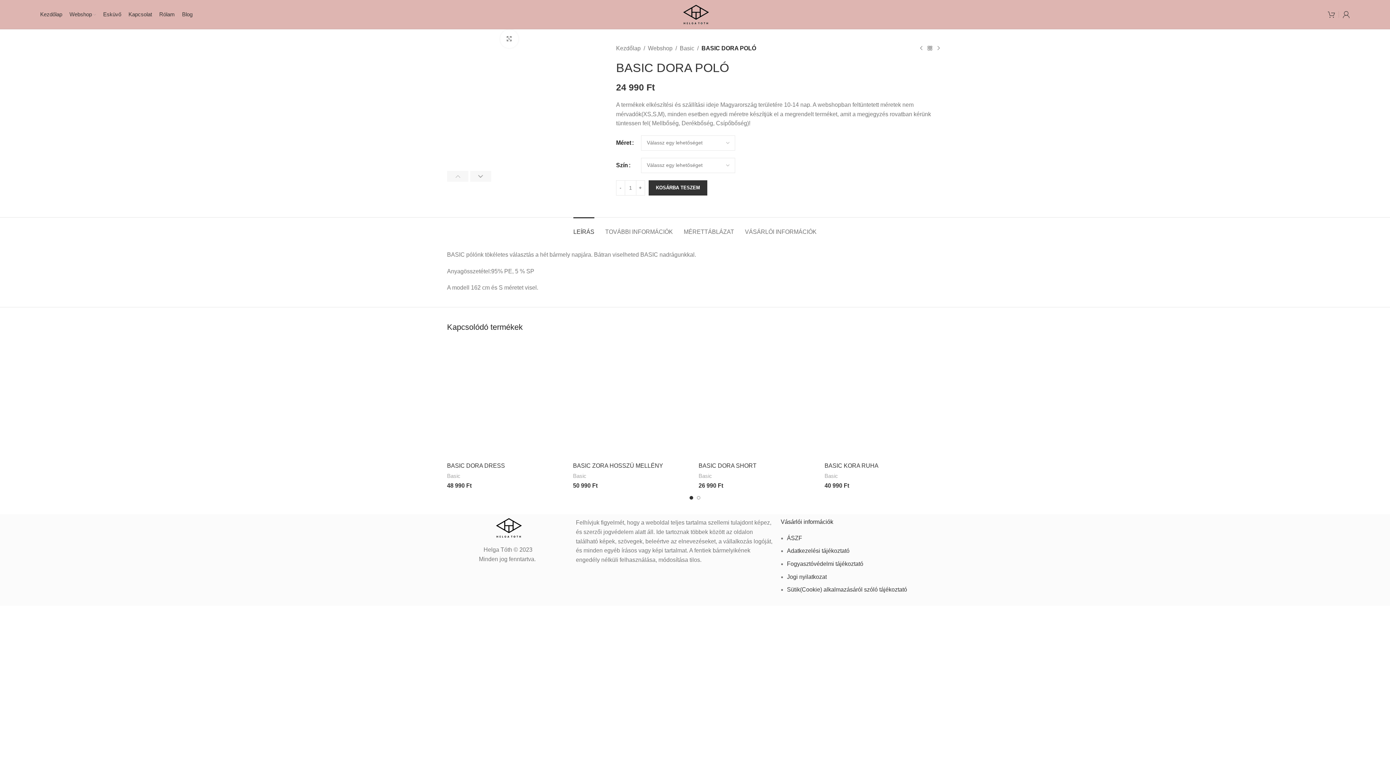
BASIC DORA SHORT (728, 466)
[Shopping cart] (1331, 14)
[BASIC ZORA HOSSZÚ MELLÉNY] (632, 399)
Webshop (660, 48)
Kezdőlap (628, 48)
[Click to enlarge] (509, 39)
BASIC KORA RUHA (852, 466)
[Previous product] (921, 48)
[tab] (583, 228)
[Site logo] (695, 14)
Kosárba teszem (678, 187)
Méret (623, 143)
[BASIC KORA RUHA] (884, 399)
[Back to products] (930, 48)
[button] (457, 176)
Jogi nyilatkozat (807, 577)
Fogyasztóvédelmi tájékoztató (825, 564)
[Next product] (938, 48)
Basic (687, 48)
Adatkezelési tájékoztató (818, 551)
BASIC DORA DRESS (476, 466)
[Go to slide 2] (698, 498)
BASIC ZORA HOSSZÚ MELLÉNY (618, 466)
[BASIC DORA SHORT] (758, 399)
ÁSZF (794, 538)
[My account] (1346, 14)
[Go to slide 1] (691, 498)
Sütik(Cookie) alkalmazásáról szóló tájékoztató (847, 589)
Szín (622, 165)
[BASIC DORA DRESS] (506, 399)
